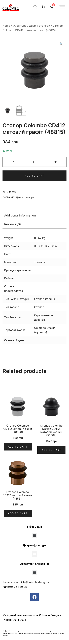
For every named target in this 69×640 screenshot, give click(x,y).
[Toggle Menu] (62, 6)
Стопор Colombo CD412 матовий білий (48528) (17, 429)
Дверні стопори (39, 25)
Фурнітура (19, 25)
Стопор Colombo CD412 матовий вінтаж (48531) (18, 495)
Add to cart (34, 175)
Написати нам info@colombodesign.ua (26, 582)
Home (6, 25)
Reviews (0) (12, 224)
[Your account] (43, 7)
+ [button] (55, 161)
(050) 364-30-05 (17, 586)
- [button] (13, 161)
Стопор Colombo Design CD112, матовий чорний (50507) (51, 430)
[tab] (34, 215)
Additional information (20, 215)
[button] (34, 535)
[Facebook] (34, 597)
